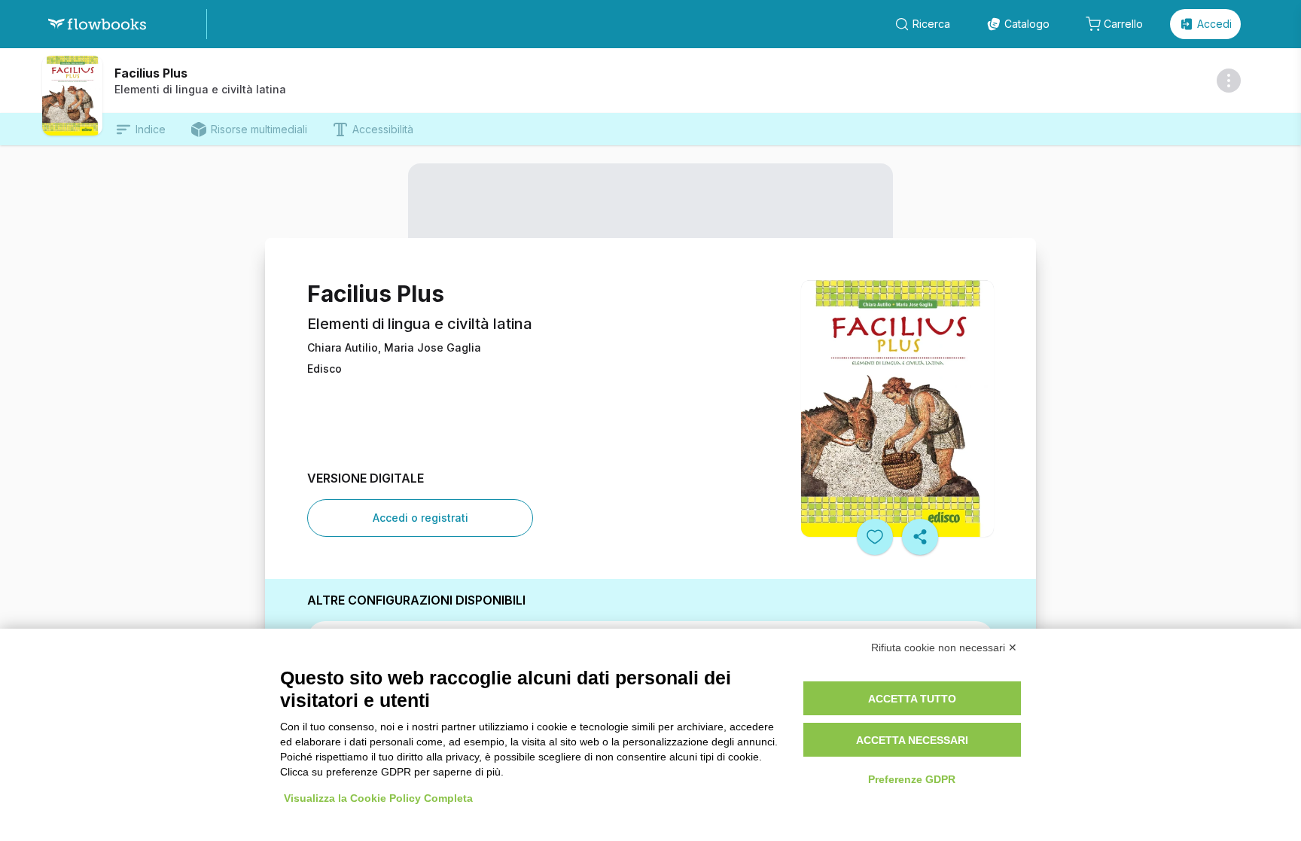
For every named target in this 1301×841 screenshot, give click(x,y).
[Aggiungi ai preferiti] (875, 537)
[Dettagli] (1229, 81)
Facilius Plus (150, 73)
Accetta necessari (912, 740)
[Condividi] (920, 537)
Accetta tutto (912, 699)
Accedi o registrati (420, 517)
